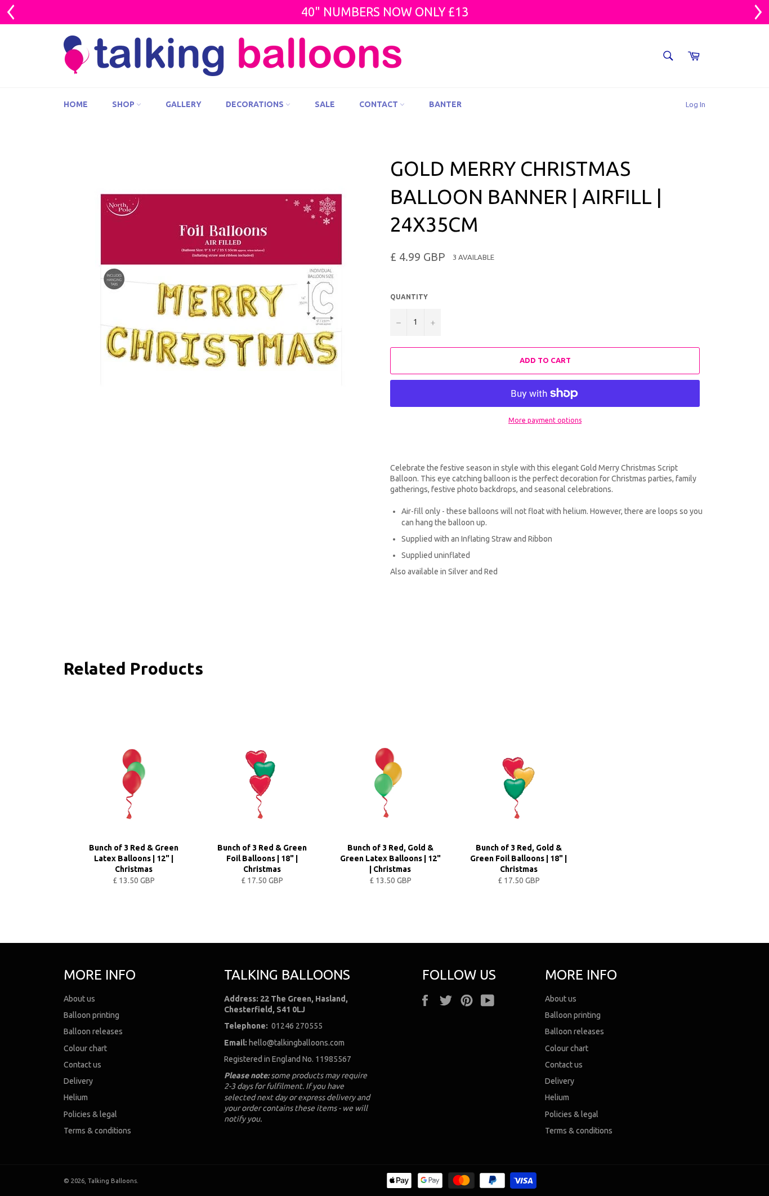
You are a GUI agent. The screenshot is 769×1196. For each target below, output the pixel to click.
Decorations (255, 104)
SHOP (124, 104)
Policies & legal (90, 1114)
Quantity (409, 296)
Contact (379, 104)
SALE (325, 104)
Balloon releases (93, 1031)
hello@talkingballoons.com (297, 1042)
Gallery (184, 104)
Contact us (82, 1064)
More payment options (545, 420)
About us (79, 998)
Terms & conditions (97, 1130)
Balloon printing (91, 1015)
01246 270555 (297, 1025)
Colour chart (85, 1048)
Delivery (78, 1081)
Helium (76, 1097)
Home (76, 104)
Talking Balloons (112, 1180)
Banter (445, 104)
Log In (695, 104)
